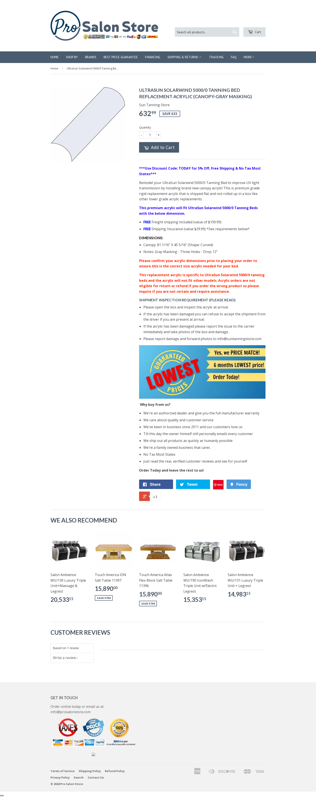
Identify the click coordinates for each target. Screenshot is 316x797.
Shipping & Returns (183, 57)
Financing (152, 57)
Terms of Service (63, 771)
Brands (90, 57)
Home (55, 57)
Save (220, 484)
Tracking (216, 57)
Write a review (64, 657)
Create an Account (251, 22)
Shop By (72, 57)
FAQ (233, 57)
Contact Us (96, 777)
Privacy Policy (60, 777)
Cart (257, 32)
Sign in (225, 22)
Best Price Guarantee (121, 57)
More (248, 57)
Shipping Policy (90, 771)
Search (79, 777)
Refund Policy (115, 771)
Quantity (145, 127)
